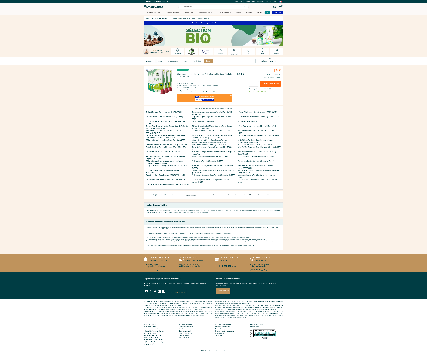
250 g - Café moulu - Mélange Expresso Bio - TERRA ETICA (166, 166)
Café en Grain (189, 12)
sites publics (219, 303)
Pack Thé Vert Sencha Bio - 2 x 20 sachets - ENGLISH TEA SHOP (258, 132)
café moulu (241, 309)
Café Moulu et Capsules (205, 12)
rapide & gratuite (195, 258)
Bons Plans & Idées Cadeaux (187, 18)
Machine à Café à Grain (153, 12)
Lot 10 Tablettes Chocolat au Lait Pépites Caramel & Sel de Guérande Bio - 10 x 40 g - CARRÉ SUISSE (212, 137)
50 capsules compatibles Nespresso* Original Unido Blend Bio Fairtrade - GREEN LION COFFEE (210, 75)
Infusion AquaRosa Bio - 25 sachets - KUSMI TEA (163, 152)
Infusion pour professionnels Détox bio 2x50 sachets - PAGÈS (167, 180)
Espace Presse (254, 327)
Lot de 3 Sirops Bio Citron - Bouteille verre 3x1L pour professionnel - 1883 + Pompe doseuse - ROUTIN (210, 141)
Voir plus (166, 1)
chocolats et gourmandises (270, 313)
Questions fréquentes (186, 327)
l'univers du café (159, 258)
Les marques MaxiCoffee (151, 329)
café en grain (231, 309)
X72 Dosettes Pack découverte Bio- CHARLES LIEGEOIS (257, 156)
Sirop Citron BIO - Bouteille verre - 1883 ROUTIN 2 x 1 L (165, 175)
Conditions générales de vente (224, 331)
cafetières (229, 307)
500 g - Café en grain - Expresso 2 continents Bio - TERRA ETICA (212, 148)
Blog (267, 1)
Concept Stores (245, 303)
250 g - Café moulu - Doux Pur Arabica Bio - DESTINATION (258, 135)
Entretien (238, 12)
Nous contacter (184, 337)
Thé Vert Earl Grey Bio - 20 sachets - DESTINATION (164, 112)
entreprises (250, 301)
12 (245, 195)
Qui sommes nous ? (150, 327)
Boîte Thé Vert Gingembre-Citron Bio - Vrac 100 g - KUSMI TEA (259, 147)
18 (273, 195)
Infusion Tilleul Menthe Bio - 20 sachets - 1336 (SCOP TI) (257, 112)
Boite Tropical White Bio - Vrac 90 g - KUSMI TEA (209, 145)
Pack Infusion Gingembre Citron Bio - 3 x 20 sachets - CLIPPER (213, 175)
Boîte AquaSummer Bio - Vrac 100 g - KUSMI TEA (255, 145)
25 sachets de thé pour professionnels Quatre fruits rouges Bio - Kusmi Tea (213, 153)
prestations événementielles (152, 313)
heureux (263, 258)
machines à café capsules (187, 315)
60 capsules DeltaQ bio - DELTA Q (249, 121)
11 (241, 195)
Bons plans (278, 12)
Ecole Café (184, 311)
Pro (267, 12)
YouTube (201, 283)
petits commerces (270, 301)
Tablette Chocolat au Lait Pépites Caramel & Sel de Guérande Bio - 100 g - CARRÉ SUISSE (167, 127)
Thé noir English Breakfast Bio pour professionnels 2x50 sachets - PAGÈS (211, 181)
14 (254, 195)
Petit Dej (259, 12)
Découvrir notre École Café (152, 335)
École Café (273, 1)
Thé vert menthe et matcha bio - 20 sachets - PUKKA (256, 161)
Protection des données (222, 327)
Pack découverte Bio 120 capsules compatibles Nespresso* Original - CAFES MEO (166, 158)
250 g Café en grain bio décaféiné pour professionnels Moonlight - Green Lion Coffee (164, 162)
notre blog (147, 285)
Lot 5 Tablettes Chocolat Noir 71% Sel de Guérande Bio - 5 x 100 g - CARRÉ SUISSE (258, 167)
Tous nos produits (250, 1)
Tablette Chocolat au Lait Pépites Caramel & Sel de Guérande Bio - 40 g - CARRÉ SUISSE (212, 127)
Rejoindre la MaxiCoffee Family (153, 342)
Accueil (175, 18)
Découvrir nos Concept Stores (153, 340)
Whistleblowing (220, 329)
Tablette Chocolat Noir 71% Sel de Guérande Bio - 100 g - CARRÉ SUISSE (257, 153)
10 (236, 195)
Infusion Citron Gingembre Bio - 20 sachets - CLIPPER (210, 156)
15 (259, 195)
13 (250, 195)
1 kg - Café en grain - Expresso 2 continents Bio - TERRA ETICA (211, 118)
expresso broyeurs (238, 307)
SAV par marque (184, 335)
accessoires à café (220, 307)
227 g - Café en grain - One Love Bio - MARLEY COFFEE (257, 126)
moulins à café (200, 315)
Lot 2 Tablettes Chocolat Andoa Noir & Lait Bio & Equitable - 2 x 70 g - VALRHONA (259, 172)
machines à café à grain (173, 315)
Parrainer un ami (149, 344)
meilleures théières (253, 307)
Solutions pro (260, 1)
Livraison (182, 329)
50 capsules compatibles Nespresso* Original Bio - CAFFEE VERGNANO (212, 113)
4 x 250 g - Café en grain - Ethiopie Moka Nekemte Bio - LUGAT (165, 123)
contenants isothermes (268, 307)
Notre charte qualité (150, 333)
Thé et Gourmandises (225, 12)
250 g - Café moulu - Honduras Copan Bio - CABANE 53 (165, 140)
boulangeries (279, 301)
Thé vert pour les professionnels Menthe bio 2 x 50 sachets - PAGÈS (258, 181)
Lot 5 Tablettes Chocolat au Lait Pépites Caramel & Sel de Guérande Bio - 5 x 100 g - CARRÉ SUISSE (165, 137)
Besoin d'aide (238, 1)
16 (263, 195)
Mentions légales (220, 333)
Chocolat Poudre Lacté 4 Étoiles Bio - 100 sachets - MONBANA (163, 172)
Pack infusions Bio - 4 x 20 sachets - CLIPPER (207, 161)
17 (268, 195)
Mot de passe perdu (185, 333)
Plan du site (218, 335)
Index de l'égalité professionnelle (154, 331)
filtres (197, 61)
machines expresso (277, 305)
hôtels (255, 301)
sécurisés (230, 258)
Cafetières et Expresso (173, 12)
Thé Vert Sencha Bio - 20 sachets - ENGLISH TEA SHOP (211, 131)
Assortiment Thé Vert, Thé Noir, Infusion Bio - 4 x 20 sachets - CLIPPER (213, 167)
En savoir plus (223, 291)
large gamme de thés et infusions (224, 313)
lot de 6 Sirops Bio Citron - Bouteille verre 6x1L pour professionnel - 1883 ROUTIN (256, 141)
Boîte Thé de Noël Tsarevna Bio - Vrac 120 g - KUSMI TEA (166, 147)
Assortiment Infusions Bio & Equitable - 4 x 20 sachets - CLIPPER (257, 176)
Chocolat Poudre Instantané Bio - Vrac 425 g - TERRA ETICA (258, 117)
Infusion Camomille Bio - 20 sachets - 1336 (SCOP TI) (164, 117)
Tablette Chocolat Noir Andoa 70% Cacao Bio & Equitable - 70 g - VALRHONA (213, 172)
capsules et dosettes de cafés (256, 309)
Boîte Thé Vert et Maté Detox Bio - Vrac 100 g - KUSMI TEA (166, 145)
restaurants (261, 301)
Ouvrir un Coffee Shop (151, 337)
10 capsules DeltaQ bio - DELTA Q (203, 121)
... (209, 195)
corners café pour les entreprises (224, 315)
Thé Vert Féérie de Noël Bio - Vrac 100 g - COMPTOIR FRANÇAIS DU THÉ (164, 132)
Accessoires (249, 12)
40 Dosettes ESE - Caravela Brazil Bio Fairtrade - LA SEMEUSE (167, 184)
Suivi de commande (185, 331)
